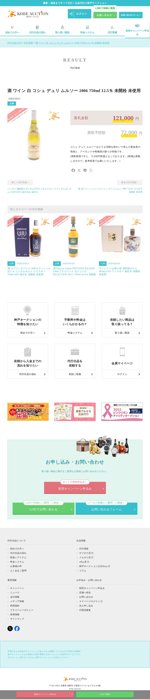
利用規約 (14, 606)
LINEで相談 (104, 694)
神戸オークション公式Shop (93, 566)
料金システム (87, 32)
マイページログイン (89, 601)
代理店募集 (85, 610)
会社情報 (14, 597)
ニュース (14, 592)
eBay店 (83, 562)
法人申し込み (86, 606)
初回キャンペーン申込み (137, 32)
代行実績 (112, 32)
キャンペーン (17, 588)
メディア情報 (17, 601)
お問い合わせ (86, 597)
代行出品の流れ (37, 32)
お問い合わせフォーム (106, 507)
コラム (82, 570)
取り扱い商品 (62, 32)
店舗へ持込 (85, 592)
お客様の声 (16, 566)
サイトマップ (17, 619)
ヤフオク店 (85, 553)
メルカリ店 (85, 557)
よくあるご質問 (18, 570)
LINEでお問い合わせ (43, 507)
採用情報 (14, 614)
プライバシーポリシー (21, 610)
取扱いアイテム (18, 557)
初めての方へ (12, 32)
